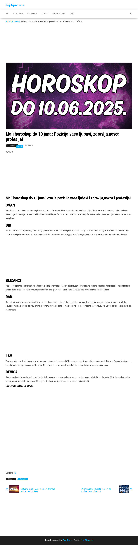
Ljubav (44, 13)
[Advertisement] (69, 45)
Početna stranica (13, 21)
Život (72, 13)
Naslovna (18, 13)
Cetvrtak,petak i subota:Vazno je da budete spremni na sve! (96, 490)
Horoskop (32, 13)
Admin (30, 145)
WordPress (67, 540)
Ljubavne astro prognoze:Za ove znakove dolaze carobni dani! (38, 490)
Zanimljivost (58, 13)
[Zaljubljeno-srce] (7, 14)
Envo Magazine (86, 540)
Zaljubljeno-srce (15, 5)
